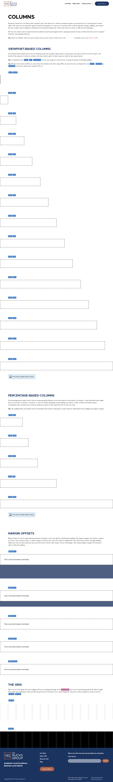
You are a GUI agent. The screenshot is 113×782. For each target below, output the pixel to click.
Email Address (72, 756)
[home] (10, 3)
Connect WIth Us (47, 769)
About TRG (76, 3)
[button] (88, 3)
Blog (41, 762)
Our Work (68, 3)
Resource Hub (44, 759)
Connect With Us (101, 3)
